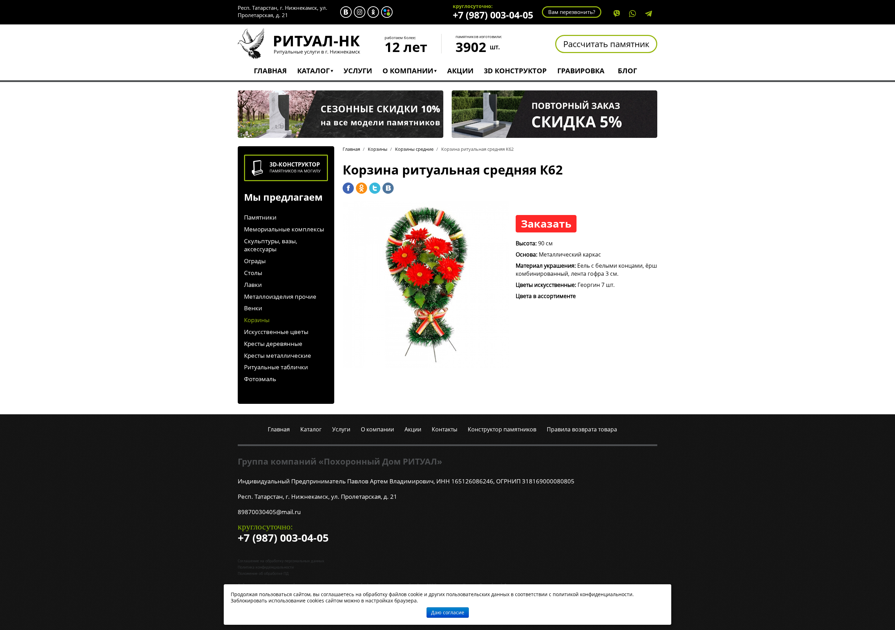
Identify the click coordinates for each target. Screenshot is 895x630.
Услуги (358, 70)
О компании (407, 70)
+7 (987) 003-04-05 (493, 14)
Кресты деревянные (273, 344)
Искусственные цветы (276, 332)
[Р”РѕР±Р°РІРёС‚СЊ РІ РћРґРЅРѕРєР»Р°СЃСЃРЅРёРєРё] (361, 188)
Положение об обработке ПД (263, 574)
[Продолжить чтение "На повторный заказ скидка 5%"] (554, 113)
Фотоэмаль (260, 379)
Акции (460, 70)
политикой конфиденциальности (592, 594)
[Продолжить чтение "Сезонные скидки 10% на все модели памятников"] (340, 113)
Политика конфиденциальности (266, 567)
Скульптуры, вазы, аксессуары (270, 245)
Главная (270, 70)
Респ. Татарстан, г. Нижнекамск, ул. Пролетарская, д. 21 (282, 11)
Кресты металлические (277, 355)
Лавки (253, 285)
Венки (253, 308)
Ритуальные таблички (276, 367)
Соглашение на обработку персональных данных (281, 561)
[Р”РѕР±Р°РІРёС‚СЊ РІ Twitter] (374, 188)
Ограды (255, 261)
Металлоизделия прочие (280, 296)
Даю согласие (447, 612)
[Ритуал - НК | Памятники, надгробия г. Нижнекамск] (299, 42)
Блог (627, 70)
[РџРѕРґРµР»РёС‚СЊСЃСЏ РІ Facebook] (348, 188)
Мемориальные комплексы (284, 229)
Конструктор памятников (502, 429)
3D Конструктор (515, 70)
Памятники (260, 217)
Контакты (444, 429)
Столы (253, 273)
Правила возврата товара (582, 429)
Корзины (257, 320)
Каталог (313, 70)
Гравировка (580, 70)
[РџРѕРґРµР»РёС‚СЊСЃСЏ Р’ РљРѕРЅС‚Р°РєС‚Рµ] (388, 188)
